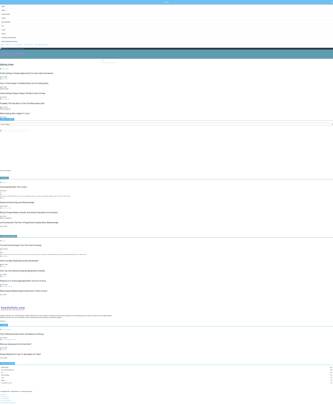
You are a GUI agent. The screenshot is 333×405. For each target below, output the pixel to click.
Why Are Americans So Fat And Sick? (15, 344)
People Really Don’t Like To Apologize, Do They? (20, 354)
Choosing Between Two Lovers (13, 187)
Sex (2, 26)
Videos (3, 33)
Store (3, 30)
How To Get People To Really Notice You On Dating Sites (24, 83)
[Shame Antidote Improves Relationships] (2, 198)
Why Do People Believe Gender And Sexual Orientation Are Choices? (29, 212)
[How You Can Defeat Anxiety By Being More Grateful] (2, 266)
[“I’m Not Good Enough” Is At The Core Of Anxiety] (2, 240)
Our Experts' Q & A (6, 383)
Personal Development (8, 37)
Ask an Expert (5, 14)
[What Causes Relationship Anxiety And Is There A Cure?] (6, 286)
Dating (3, 18)
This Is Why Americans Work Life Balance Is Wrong (22, 334)
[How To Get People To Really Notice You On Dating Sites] (4, 78)
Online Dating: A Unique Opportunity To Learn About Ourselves (26, 73)
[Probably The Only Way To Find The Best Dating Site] (5, 99)
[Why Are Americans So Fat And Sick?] (8, 339)
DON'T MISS (4, 178)
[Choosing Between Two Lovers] (3, 182)
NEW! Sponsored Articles (9, 41)
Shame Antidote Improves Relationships (17, 202)
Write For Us (9, 44)
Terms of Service (28, 44)
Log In (1, 46)
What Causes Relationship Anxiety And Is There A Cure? (23, 291)
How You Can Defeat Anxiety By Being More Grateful (22, 271)
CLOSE (166, 2)
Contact (2, 44)
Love (2, 377)
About (3, 10)
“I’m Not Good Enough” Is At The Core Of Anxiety (20, 245)
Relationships (5, 22)
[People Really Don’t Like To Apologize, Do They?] (3, 349)
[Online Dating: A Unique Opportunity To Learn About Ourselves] (4, 68)
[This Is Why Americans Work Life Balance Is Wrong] (5, 329)
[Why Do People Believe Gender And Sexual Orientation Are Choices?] (5, 208)
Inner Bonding (5, 375)
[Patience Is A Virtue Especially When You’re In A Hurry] (3, 276)
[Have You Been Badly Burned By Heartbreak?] (4, 256)
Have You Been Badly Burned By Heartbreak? (19, 261)
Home (3, 6)
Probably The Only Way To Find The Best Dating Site (22, 103)
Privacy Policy (18, 44)
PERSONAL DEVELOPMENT (8, 236)
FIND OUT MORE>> (5, 170)
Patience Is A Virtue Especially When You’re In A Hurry (23, 281)
